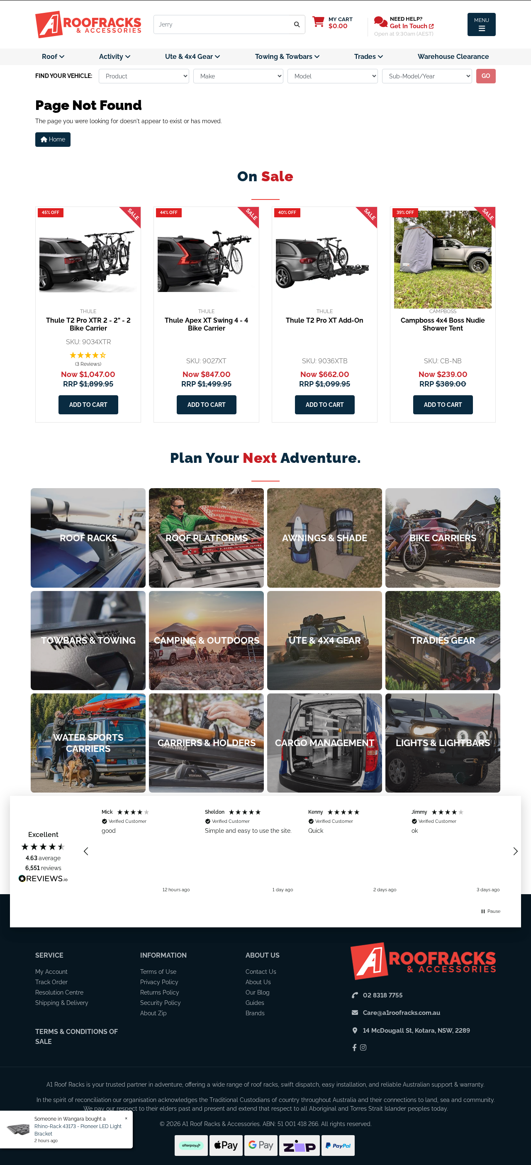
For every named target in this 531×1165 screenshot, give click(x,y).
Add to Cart (88, 404)
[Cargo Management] (324, 743)
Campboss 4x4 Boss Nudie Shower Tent (443, 324)
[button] (88, 360)
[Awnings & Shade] (324, 537)
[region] (300, 851)
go (486, 76)
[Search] (297, 24)
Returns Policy (159, 992)
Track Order (51, 982)
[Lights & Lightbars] (442, 743)
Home (56, 139)
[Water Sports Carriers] (88, 743)
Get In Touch (409, 26)
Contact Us (261, 971)
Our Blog (258, 992)
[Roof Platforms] (206, 537)
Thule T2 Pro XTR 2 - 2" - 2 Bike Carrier (88, 324)
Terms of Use (158, 971)
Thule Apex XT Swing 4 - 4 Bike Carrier (206, 324)
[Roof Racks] (88, 537)
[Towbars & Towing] (88, 640)
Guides (255, 1003)
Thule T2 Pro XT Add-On (324, 320)
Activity (112, 57)
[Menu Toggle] (482, 24)
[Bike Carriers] (442, 537)
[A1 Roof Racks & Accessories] (88, 24)
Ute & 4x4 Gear (189, 57)
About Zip (153, 1013)
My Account (51, 971)
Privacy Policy (159, 982)
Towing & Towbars (284, 57)
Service (49, 955)
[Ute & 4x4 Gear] (324, 640)
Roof (50, 57)
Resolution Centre (59, 992)
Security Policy (160, 1003)
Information (163, 955)
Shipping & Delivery (61, 1003)
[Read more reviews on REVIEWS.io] (43, 880)
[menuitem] (53, 57)
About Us (263, 955)
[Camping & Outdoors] (206, 640)
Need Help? (406, 19)
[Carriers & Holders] (206, 743)
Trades (366, 57)
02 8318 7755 (383, 995)
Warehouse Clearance (453, 57)
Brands (255, 1013)
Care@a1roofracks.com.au (401, 1013)
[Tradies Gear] (442, 640)
